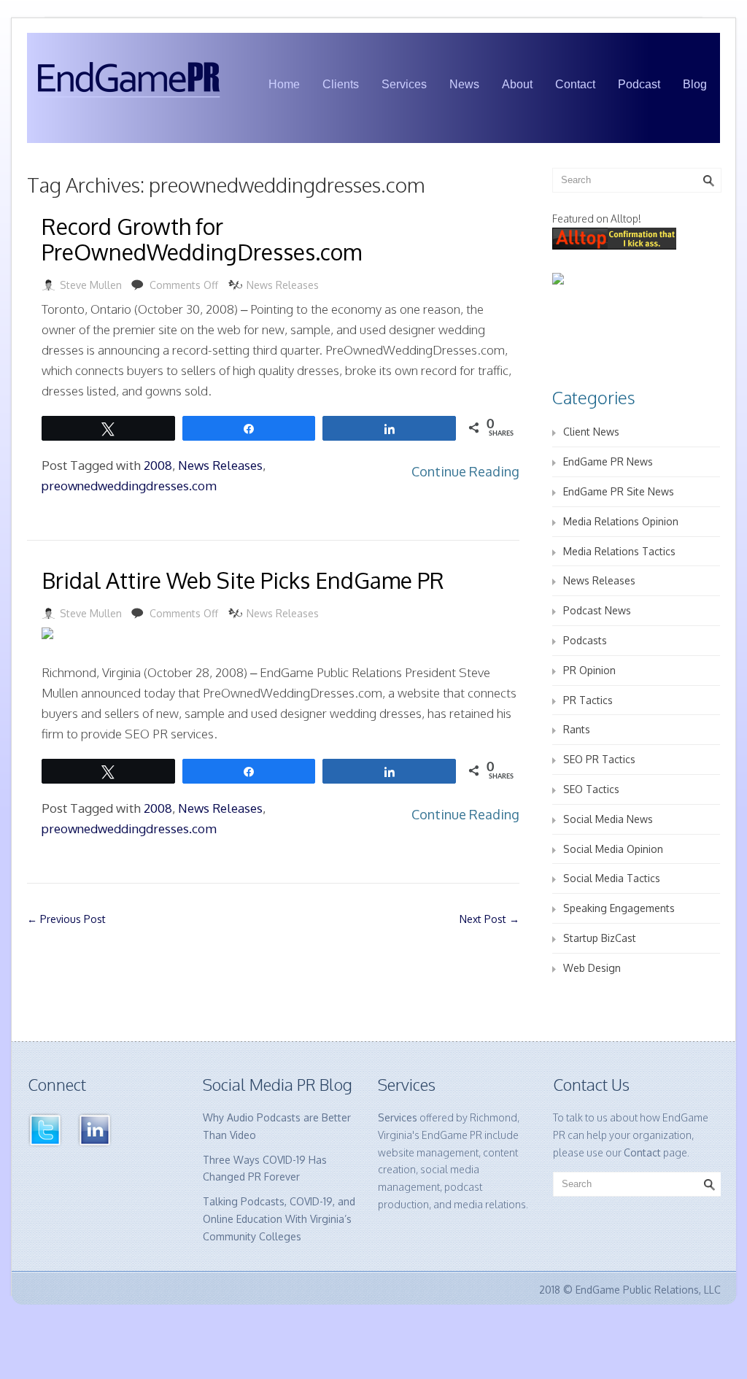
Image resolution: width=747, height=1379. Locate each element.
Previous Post (66, 919)
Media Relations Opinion (620, 521)
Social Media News (608, 819)
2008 (158, 465)
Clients (340, 84)
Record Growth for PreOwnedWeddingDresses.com (202, 239)
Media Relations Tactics (619, 551)
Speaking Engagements (619, 908)
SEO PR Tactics (599, 759)
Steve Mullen (91, 285)
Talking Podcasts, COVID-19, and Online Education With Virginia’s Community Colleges (279, 1219)
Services (404, 84)
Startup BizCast (599, 938)
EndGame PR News (608, 461)
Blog (695, 84)
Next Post (489, 919)
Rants (576, 729)
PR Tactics (588, 700)
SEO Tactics (591, 789)
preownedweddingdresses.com (129, 485)
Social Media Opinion (613, 849)
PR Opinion (589, 670)
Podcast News (597, 610)
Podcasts (585, 640)
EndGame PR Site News (618, 491)
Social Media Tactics (611, 878)
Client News (591, 431)
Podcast (639, 84)
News (464, 84)
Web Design (592, 968)
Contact (575, 84)
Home (284, 84)
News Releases (283, 285)
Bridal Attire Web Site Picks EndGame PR (243, 580)
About (517, 84)
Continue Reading (465, 471)
